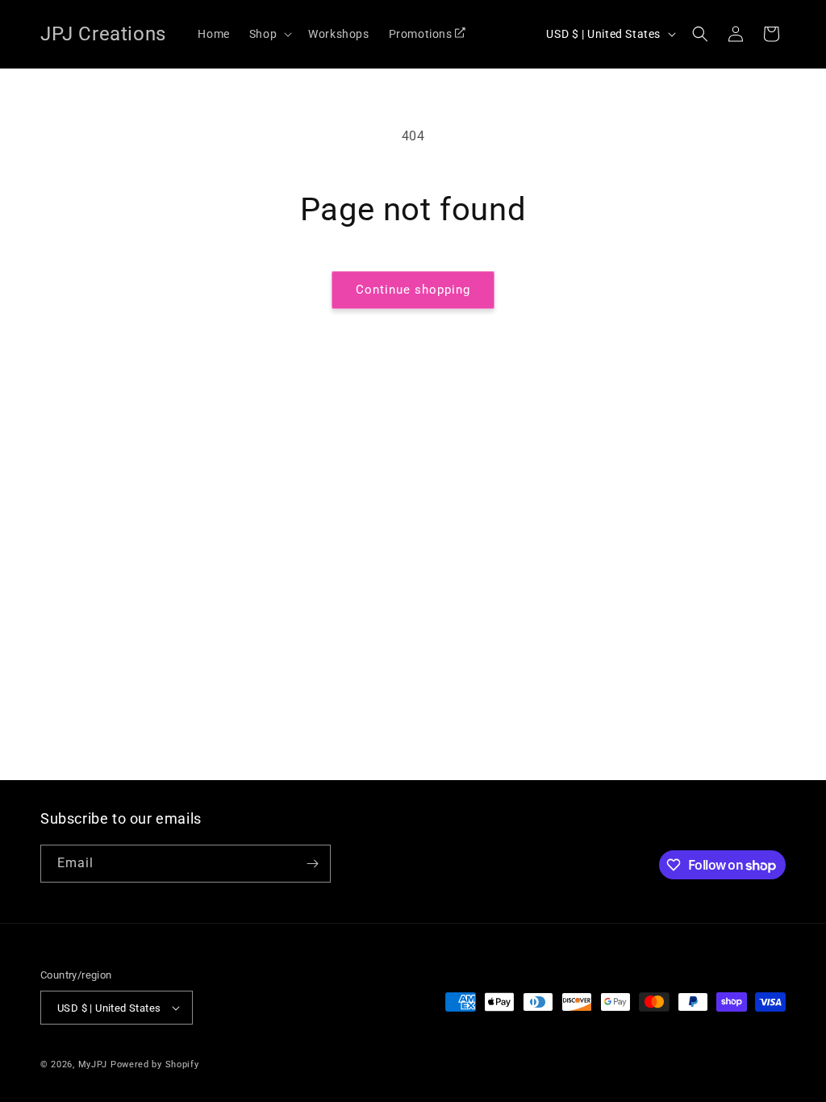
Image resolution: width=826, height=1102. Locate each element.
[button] (269, 34)
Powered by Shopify (155, 1064)
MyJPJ (93, 1064)
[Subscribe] (312, 864)
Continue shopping (413, 289)
